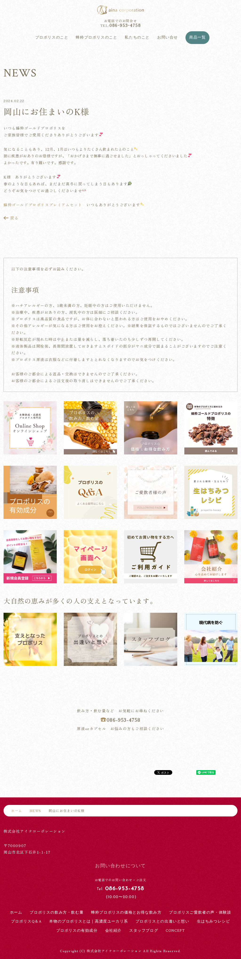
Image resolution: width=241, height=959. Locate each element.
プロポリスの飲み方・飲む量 (57, 912)
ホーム (16, 810)
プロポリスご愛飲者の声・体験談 (200, 912)
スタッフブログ (143, 930)
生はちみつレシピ (213, 921)
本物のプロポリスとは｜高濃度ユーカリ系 (88, 921)
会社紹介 (113, 930)
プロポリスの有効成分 (77, 930)
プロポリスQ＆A (26, 921)
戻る (14, 218)
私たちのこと (137, 37)
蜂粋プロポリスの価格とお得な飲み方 (126, 912)
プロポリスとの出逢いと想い (162, 921)
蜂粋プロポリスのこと (96, 37)
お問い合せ (167, 37)
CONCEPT (175, 930)
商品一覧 (197, 37)
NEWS (35, 810)
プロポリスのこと (51, 37)
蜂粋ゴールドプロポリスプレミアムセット (43, 204)
